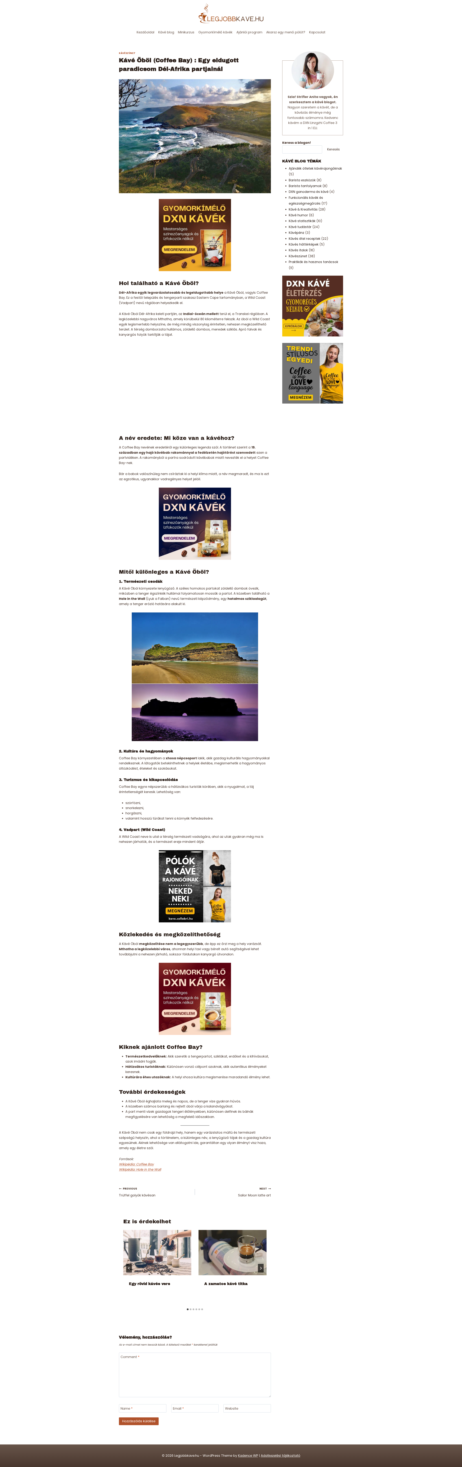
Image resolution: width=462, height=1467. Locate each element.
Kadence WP (248, 1455)
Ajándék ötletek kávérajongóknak (315, 168)
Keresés (333, 149)
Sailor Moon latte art (254, 1192)
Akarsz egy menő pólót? (285, 32)
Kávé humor (298, 215)
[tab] (188, 1309)
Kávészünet (127, 53)
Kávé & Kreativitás (303, 209)
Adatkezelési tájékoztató (280, 1455)
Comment (130, 1357)
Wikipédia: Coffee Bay (136, 1164)
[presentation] (157, 1252)
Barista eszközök (302, 180)
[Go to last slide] (129, 1268)
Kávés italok (298, 250)
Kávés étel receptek (304, 238)
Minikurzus (186, 32)
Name (127, 1408)
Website (231, 1408)
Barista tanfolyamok (305, 186)
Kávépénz (296, 232)
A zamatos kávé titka (226, 1284)
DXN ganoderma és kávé (308, 191)
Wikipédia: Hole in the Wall (140, 1169)
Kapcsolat (317, 32)
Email (178, 1408)
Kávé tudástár (300, 227)
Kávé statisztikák (302, 221)
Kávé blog (166, 32)
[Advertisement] (312, 435)
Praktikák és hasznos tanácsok (313, 262)
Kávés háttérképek (304, 244)
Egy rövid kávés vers (149, 1284)
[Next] (261, 1268)
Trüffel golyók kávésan (137, 1192)
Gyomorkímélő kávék (215, 32)
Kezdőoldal (145, 32)
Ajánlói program (249, 32)
